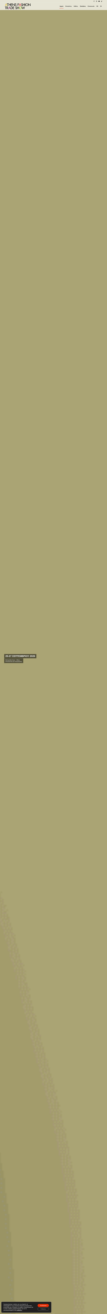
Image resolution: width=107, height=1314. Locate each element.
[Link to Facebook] (94, 1)
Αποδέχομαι (43, 1305)
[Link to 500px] (101, 1)
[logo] (17, 6)
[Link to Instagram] (96, 1)
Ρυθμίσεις (43, 1309)
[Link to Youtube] (99, 1)
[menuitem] (61, 6)
